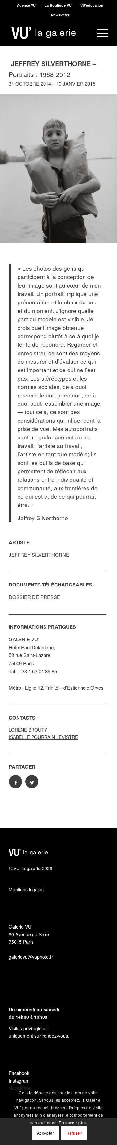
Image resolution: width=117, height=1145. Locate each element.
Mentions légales (26, 889)
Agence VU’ (27, 5)
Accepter (45, 1133)
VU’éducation (91, 5)
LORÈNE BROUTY (28, 729)
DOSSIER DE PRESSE (34, 596)
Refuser (74, 1133)
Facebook (19, 1073)
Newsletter (60, 14)
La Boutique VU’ (58, 5)
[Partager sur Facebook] (15, 781)
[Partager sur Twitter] (31, 781)
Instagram (19, 1080)
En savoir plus (72, 1122)
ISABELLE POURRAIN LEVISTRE (43, 737)
